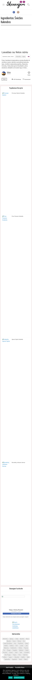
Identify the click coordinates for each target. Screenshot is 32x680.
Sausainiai (5, 652)
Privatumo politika (19, 677)
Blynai (27, 638)
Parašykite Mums (19, 667)
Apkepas (12, 638)
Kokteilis (6, 645)
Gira (24, 641)
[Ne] (30, 674)
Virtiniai (20, 659)
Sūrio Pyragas (8, 654)
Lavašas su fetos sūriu (15, 52)
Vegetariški (14, 659)
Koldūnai (12, 645)
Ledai (26, 645)
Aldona (9, 72)
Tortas (19, 654)
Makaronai (6, 648)
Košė (17, 645)
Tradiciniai (25, 654)
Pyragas (9, 650)
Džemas (19, 641)
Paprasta (26, 648)
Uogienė (10, 657)
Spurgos (11, 652)
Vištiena (25, 659)
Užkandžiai (18, 56)
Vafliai (28, 657)
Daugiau (4, 79)
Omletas (20, 648)
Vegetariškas (7, 659)
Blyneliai (9, 641)
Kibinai (26, 643)
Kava (15, 643)
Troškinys (4, 657)
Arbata (16, 638)
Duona (14, 641)
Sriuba (16, 652)
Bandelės (22, 638)
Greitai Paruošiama (8, 643)
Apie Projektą (9, 667)
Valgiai (23, 56)
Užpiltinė (23, 657)
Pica (4, 650)
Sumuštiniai (26, 652)
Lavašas (21, 645)
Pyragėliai (15, 650)
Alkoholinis (5, 638)
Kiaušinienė (20, 643)
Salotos (27, 650)
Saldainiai (21, 650)
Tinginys (14, 654)
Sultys (21, 652)
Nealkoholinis (14, 648)
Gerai (10, 677)
